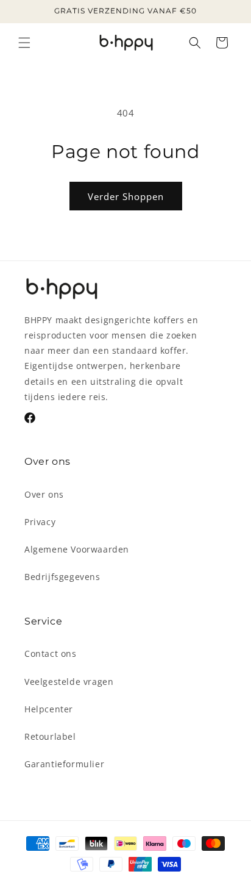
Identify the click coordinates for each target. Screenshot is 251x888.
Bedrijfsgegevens (62, 576)
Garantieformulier (64, 764)
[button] (24, 42)
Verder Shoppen (126, 196)
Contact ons (50, 653)
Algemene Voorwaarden (76, 549)
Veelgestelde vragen (68, 681)
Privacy (39, 522)
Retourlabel (50, 736)
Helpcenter (48, 709)
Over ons (44, 494)
